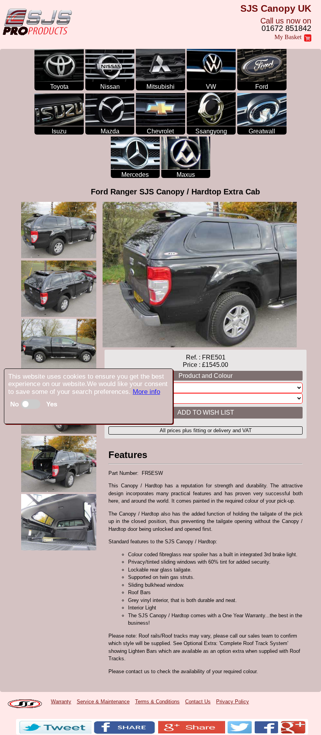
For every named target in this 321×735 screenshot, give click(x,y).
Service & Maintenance (103, 701)
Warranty (61, 701)
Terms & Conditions (157, 701)
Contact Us (198, 701)
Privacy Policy (232, 701)
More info (146, 391)
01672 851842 (286, 28)
